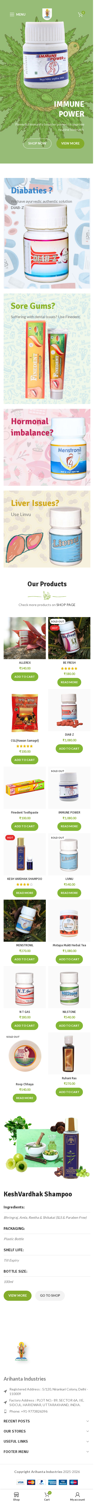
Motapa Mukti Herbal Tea (69, 945)
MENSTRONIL (25, 945)
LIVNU (69, 879)
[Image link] (22, 1352)
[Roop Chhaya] (25, 1056)
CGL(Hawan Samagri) (25, 741)
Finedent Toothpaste (24, 813)
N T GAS (25, 1012)
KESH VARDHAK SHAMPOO (24, 879)
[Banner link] (47, 233)
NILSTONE (69, 1012)
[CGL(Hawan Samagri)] (25, 713)
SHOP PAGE (65, 605)
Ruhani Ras (69, 1078)
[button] (24, 676)
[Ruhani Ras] (69, 1053)
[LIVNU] (69, 854)
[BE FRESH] (69, 638)
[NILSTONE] (69, 987)
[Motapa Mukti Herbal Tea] (69, 921)
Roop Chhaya (25, 1084)
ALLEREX (25, 663)
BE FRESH (69, 663)
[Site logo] (47, 14)
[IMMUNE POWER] (69, 788)
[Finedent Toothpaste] (25, 788)
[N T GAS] (25, 987)
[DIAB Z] (69, 710)
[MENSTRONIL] (25, 921)
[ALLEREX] (25, 638)
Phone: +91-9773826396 (28, 1411)
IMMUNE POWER (69, 813)
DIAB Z (69, 735)
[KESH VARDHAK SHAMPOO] (25, 854)
